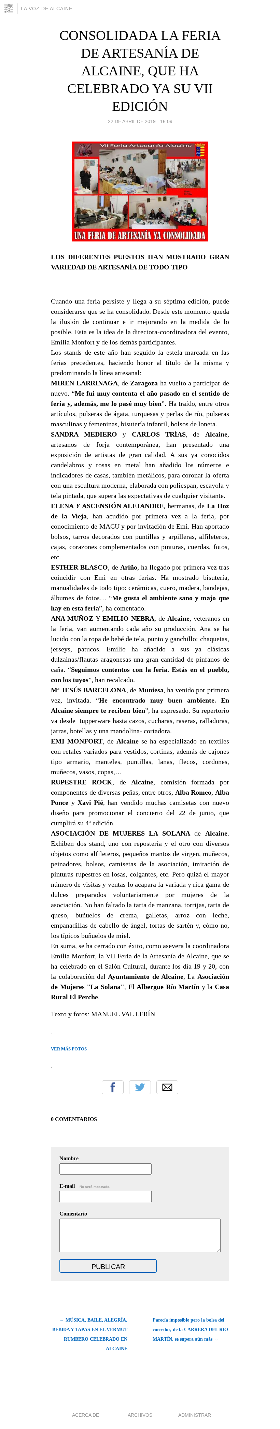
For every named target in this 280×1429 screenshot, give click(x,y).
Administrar (194, 1415)
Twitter (140, 1087)
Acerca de (85, 1415)
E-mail (84, 1186)
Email (167, 1087)
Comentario (73, 1214)
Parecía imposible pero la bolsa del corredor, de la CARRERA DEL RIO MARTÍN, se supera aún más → (190, 1329)
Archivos (140, 1415)
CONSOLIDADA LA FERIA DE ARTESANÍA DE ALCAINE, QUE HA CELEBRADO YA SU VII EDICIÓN (140, 71)
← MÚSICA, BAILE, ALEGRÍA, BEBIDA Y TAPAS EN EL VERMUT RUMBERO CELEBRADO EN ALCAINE (89, 1334)
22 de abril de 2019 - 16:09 (140, 121)
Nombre (69, 1158)
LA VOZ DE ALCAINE (46, 8)
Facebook (113, 1087)
